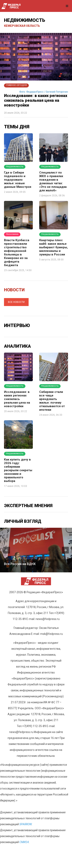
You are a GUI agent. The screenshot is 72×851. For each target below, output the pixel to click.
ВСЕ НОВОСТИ (16, 302)
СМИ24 (24, 842)
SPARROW (25, 824)
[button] (6, 550)
